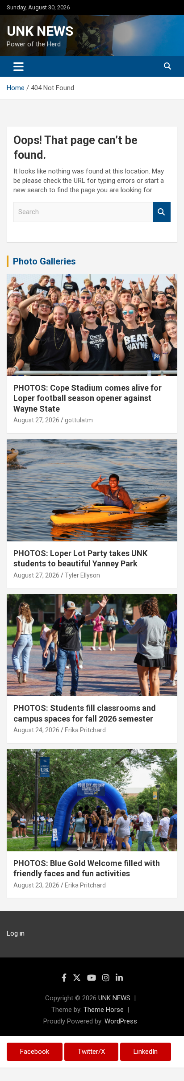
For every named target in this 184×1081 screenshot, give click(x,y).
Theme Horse (104, 1010)
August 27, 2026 (36, 420)
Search (162, 212)
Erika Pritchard (85, 730)
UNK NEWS (40, 31)
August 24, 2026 (36, 730)
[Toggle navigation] (18, 66)
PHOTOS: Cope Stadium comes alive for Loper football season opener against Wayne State (87, 398)
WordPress (121, 1021)
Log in (16, 933)
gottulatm (79, 420)
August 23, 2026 (36, 885)
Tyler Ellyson (82, 575)
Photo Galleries (44, 261)
